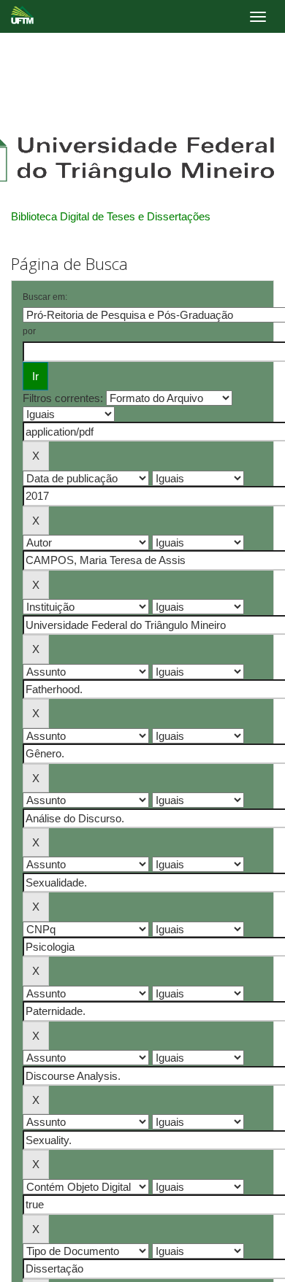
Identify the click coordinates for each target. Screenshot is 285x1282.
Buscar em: (45, 297)
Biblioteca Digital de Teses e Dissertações (110, 216)
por (29, 331)
